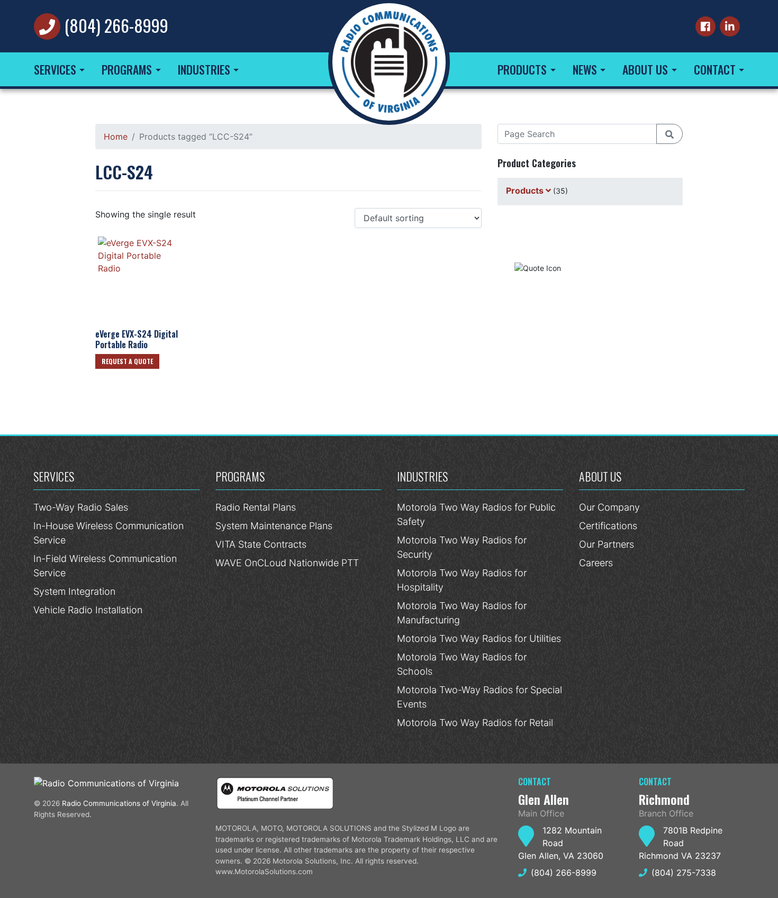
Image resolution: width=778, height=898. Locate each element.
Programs (127, 69)
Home (116, 136)
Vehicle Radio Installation (87, 609)
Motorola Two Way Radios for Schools (462, 664)
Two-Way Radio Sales (80, 507)
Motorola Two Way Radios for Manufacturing (462, 612)
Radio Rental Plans (255, 507)
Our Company (609, 507)
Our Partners (606, 544)
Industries (204, 69)
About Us (645, 69)
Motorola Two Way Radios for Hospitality (462, 580)
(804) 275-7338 (684, 872)
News (585, 69)
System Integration (74, 591)
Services (55, 69)
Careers (596, 562)
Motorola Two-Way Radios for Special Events (479, 697)
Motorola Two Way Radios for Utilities (479, 638)
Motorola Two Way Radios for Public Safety (476, 514)
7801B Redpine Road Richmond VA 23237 (680, 843)
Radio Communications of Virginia (119, 803)
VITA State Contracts (260, 544)
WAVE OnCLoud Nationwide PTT (287, 562)
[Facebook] (705, 26)
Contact (715, 69)
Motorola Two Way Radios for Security (462, 547)
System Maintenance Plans (273, 525)
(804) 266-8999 (116, 25)
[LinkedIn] (730, 26)
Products (522, 69)
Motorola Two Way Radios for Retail (475, 722)
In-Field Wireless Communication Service (105, 565)
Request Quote (587, 266)
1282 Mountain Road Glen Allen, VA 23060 (560, 843)
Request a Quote (127, 361)
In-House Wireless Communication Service (108, 533)
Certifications (608, 525)
